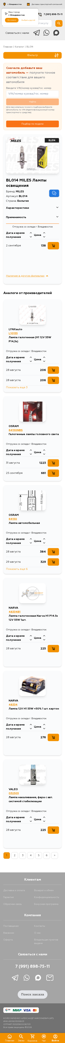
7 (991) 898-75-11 (53, 14)
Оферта (8, 940)
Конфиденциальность (46, 897)
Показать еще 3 (17, 387)
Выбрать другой (28, 20)
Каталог (19, 47)
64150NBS (16, 430)
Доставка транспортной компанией (47, 4)
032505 (14, 793)
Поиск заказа (32, 994)
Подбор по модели (33, 124)
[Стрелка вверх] (30, 233)
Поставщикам (11, 926)
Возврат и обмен (44, 890)
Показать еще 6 (17, 569)
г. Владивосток (15, 4)
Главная (7, 47)
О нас (37, 933)
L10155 (13, 333)
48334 (13, 704)
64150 (13, 519)
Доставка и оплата (14, 890)
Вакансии (8, 933)
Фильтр (32, 55)
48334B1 (14, 612)
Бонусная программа (46, 904)
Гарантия (8, 897)
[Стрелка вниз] (30, 237)
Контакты (39, 926)
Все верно (12, 20)
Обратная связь (12, 904)
